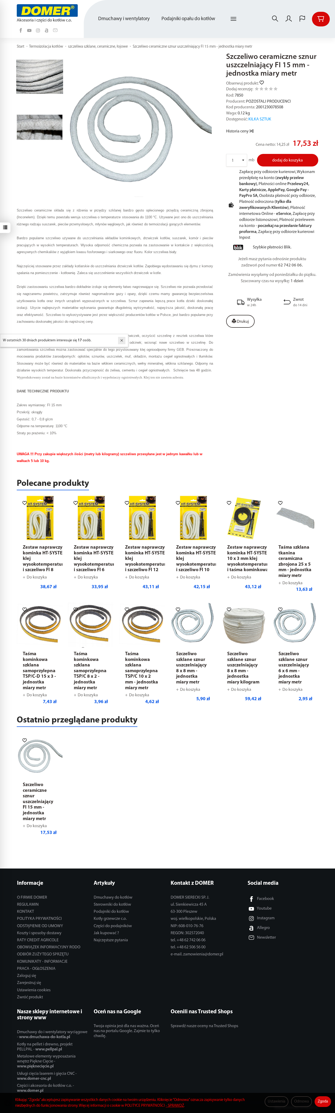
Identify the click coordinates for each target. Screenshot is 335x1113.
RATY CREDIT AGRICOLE (38, 940)
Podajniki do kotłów (111, 912)
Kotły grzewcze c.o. (110, 919)
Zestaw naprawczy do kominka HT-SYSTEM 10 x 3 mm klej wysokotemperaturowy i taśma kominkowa (252, 558)
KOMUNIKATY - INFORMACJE (42, 962)
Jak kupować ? (106, 933)
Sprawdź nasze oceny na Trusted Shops (204, 1026)
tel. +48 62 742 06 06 (188, 940)
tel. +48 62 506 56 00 (188, 947)
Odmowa (301, 1102)
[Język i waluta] (302, 19)
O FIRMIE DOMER (32, 897)
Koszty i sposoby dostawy (39, 933)
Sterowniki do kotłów (112, 905)
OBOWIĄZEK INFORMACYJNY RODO (48, 947)
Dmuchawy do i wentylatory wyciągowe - (52, 1034)
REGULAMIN (28, 905)
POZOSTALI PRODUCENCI (268, 101)
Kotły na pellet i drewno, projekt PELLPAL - (44, 1046)
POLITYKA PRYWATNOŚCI (39, 919)
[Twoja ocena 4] (271, 90)
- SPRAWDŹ (175, 1106)
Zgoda (323, 1102)
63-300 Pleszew (184, 912)
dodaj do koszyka (287, 160)
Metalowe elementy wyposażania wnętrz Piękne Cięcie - (46, 1061)
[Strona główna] (48, 10)
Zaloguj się (26, 976)
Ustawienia (276, 1102)
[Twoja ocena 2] (261, 90)
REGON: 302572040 (187, 933)
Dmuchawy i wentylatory (124, 18)
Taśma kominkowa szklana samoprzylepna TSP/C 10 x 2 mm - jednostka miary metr (141, 671)
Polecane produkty (53, 483)
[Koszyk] (321, 19)
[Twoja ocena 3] (266, 90)
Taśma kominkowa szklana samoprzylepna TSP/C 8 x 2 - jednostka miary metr (90, 671)
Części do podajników (113, 926)
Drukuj (242, 322)
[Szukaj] (275, 19)
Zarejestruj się (29, 983)
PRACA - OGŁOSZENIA (36, 969)
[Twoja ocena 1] (256, 90)
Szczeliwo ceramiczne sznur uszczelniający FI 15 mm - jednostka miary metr (38, 802)
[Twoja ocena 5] (275, 90)
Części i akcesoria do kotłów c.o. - (45, 1088)
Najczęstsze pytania (111, 940)
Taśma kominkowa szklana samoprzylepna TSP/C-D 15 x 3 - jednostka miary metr (39, 671)
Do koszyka (37, 577)
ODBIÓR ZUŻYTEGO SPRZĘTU (43, 954)
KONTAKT (25, 912)
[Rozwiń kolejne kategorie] (233, 19)
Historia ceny (237, 131)
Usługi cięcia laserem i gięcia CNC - (47, 1076)
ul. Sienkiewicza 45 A (189, 905)
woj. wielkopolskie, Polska (193, 919)
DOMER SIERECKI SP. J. (190, 897)
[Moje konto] (288, 19)
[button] (138, 127)
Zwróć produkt (30, 997)
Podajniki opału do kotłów (188, 18)
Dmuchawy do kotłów (113, 897)
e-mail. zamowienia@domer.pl (197, 954)
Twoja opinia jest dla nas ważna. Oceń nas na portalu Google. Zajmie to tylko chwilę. (127, 1031)
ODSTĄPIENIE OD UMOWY (40, 926)
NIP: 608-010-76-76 (187, 926)
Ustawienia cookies (34, 990)
